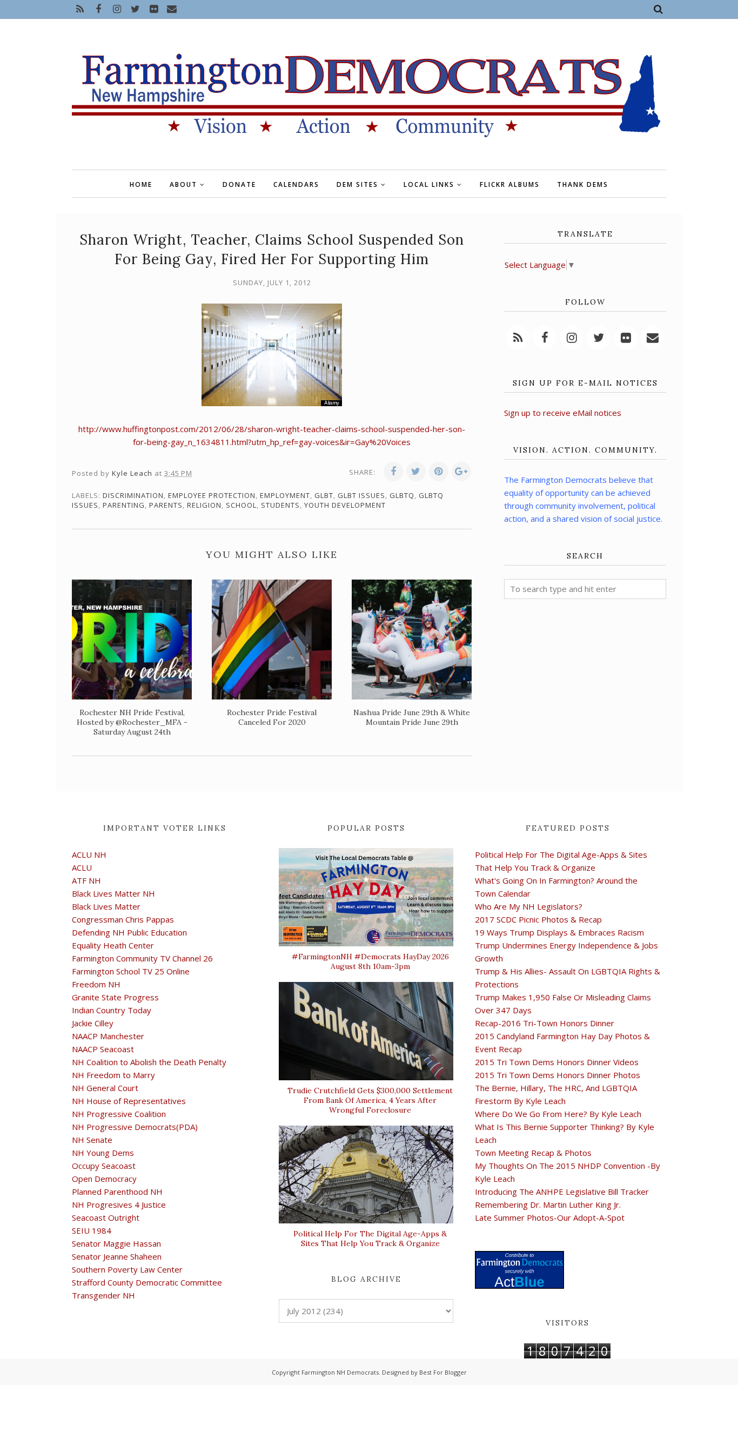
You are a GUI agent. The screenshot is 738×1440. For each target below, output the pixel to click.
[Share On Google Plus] (461, 471)
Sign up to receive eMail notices (562, 412)
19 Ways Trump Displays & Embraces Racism (559, 932)
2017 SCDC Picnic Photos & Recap (538, 919)
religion (204, 505)
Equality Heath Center (113, 945)
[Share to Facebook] (393, 471)
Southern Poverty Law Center (127, 1269)
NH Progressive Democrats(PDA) (135, 1126)
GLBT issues (361, 495)
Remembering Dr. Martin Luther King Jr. (548, 1204)
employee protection (212, 495)
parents (166, 505)
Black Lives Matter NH (113, 893)
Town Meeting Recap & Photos (533, 1152)
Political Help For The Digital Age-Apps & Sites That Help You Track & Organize (370, 1238)
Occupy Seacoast (104, 1165)
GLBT (323, 495)
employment (285, 495)
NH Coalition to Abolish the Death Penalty (149, 1062)
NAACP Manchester (108, 1036)
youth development (345, 505)
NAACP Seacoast (103, 1049)
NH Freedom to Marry (113, 1074)
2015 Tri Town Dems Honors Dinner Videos (557, 1062)
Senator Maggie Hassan (116, 1243)
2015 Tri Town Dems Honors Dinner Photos (557, 1074)
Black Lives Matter (106, 906)
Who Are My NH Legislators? (528, 906)
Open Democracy (104, 1178)
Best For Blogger (443, 1372)
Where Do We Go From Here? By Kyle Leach (558, 1113)
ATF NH (86, 880)
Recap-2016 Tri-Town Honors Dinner (544, 1023)
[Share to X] (416, 471)
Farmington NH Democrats (340, 1372)
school (241, 505)
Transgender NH (103, 1295)
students (280, 505)
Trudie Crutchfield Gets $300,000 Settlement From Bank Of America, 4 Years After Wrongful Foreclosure (370, 1100)
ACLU (82, 867)
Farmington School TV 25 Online (131, 971)
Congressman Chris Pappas (123, 919)
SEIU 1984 (91, 1230)
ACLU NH (89, 854)
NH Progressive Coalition (119, 1113)
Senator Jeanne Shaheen (117, 1256)
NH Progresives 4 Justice (119, 1204)
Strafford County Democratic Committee (147, 1282)
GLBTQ (402, 495)
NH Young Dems (103, 1152)
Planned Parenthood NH (117, 1191)
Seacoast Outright (105, 1217)
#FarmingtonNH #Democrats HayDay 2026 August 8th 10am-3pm (370, 961)
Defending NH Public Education (129, 932)
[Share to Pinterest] (438, 471)
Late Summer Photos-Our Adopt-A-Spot (550, 1217)
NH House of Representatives (129, 1100)
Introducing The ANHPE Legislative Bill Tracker (562, 1191)
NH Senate (92, 1139)
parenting (124, 505)
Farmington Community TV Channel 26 (142, 958)
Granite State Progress (115, 997)
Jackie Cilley (92, 1023)
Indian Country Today (111, 1010)
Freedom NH (96, 984)
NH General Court (105, 1087)
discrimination (133, 495)
